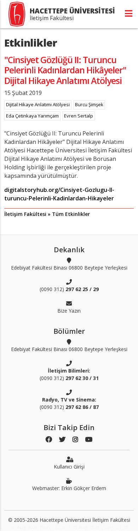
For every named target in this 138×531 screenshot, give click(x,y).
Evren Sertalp (78, 116)
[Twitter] (62, 439)
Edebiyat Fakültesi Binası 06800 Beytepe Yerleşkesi (69, 267)
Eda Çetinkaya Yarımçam (32, 116)
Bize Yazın (69, 310)
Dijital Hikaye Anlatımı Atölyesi (38, 104)
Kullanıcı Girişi (69, 466)
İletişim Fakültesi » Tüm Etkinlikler (47, 214)
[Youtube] (88, 439)
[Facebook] (49, 439)
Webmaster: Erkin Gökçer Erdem (69, 488)
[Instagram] (75, 439)
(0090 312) (69, 289)
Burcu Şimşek (89, 104)
